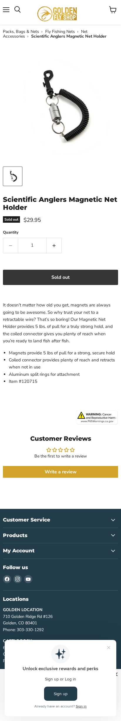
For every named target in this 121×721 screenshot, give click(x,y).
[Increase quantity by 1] (54, 245)
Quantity (11, 232)
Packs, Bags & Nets (21, 31)
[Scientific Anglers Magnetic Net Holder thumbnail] (12, 176)
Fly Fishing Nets (60, 31)
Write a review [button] (61, 472)
